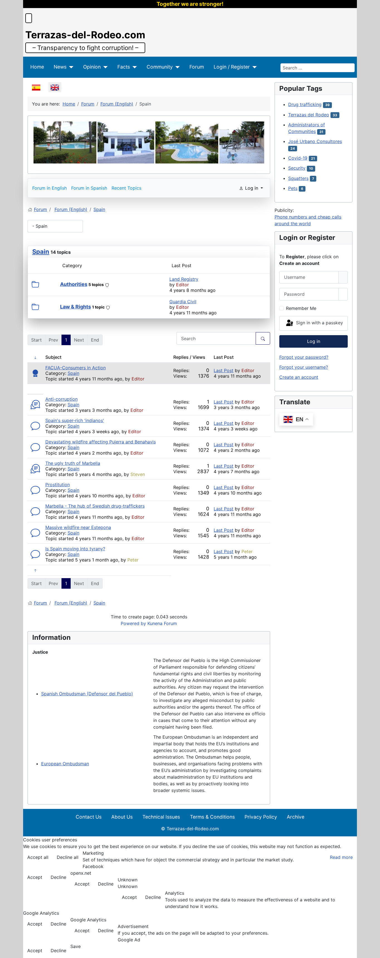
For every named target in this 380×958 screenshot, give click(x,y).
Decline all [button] (67, 857)
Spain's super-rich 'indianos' (74, 420)
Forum (196, 67)
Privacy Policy (261, 817)
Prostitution (57, 484)
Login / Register (232, 67)
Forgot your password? (303, 357)
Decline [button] (58, 877)
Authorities (73, 284)
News (60, 67)
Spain (40, 251)
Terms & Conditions (212, 817)
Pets (292, 188)
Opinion (92, 67)
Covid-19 (297, 158)
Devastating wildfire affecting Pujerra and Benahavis (100, 442)
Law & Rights (75, 307)
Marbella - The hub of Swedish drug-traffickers (95, 506)
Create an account (298, 377)
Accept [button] (34, 877)
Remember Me (301, 308)
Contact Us (89, 817)
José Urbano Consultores (315, 141)
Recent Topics (126, 188)
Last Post (223, 370)
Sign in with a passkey (319, 323)
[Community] (176, 67)
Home (37, 67)
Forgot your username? (303, 367)
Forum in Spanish (89, 188)
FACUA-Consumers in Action (75, 367)
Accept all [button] (37, 857)
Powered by (133, 623)
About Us (122, 817)
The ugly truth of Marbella (72, 463)
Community (160, 67)
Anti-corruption (61, 399)
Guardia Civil (182, 301)
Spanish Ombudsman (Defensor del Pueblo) (87, 693)
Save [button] (75, 946)
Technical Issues (161, 817)
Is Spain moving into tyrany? (75, 548)
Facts (123, 67)
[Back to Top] (373, 951)
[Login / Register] (253, 67)
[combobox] (317, 67)
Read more (341, 857)
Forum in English (49, 188)
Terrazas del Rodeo (308, 114)
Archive (295, 817)
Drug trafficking (305, 104)
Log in (313, 341)
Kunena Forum (162, 623)
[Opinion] (104, 67)
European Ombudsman (65, 763)
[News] (69, 67)
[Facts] (133, 67)
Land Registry (183, 279)
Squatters (298, 178)
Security (296, 168)
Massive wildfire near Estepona (78, 527)
